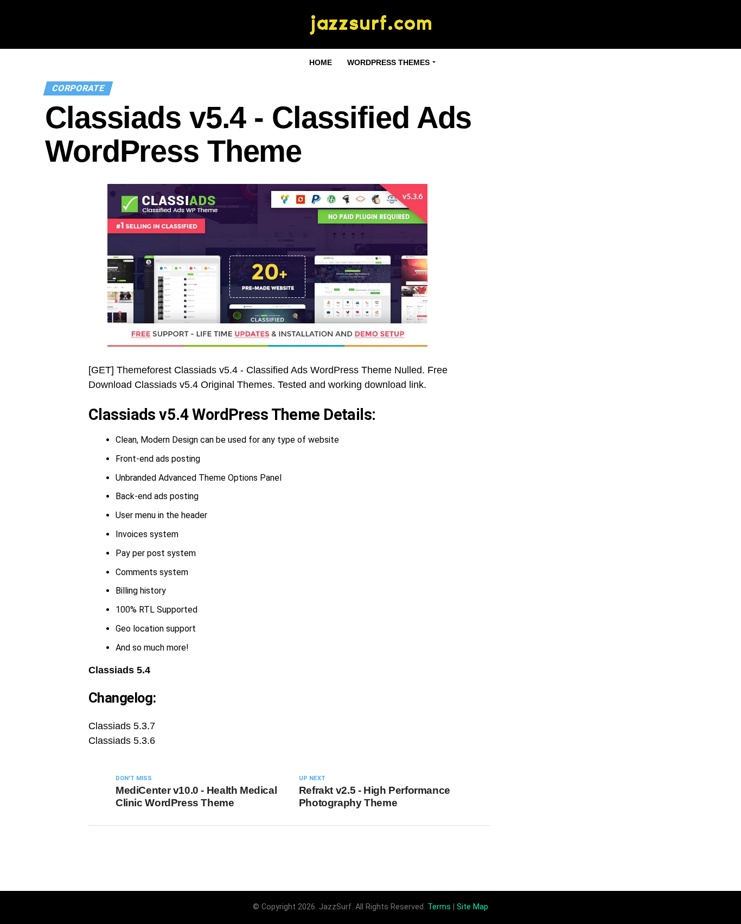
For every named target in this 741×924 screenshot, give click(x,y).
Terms (439, 907)
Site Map (472, 907)
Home (320, 62)
